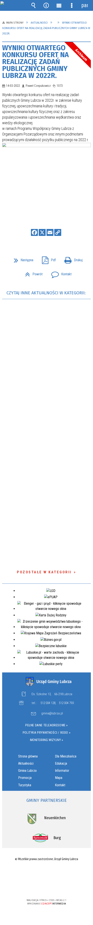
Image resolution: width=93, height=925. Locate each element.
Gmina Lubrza (27, 771)
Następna (21, 258)
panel (84, 5)
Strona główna (28, 756)
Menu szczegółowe (72, 5)
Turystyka (24, 785)
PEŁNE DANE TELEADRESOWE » (46, 725)
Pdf (47, 258)
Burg (57, 838)
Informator (62, 771)
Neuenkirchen (55, 818)
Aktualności (26, 763)
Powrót (32, 272)
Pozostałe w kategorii (44, 572)
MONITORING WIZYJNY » (46, 740)
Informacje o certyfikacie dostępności (46, 872)
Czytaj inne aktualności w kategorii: (46, 292)
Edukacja (61, 763)
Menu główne (59, 5)
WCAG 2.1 (60, 887)
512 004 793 (66, 703)
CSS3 (46, 887)
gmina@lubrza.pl (52, 713)
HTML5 (39, 887)
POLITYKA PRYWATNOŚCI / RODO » (46, 733)
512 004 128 (47, 703)
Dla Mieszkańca (65, 756)
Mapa (58, 778)
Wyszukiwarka (33, 5)
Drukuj (72, 258)
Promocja (25, 778)
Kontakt (60, 272)
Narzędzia (46, 5)
